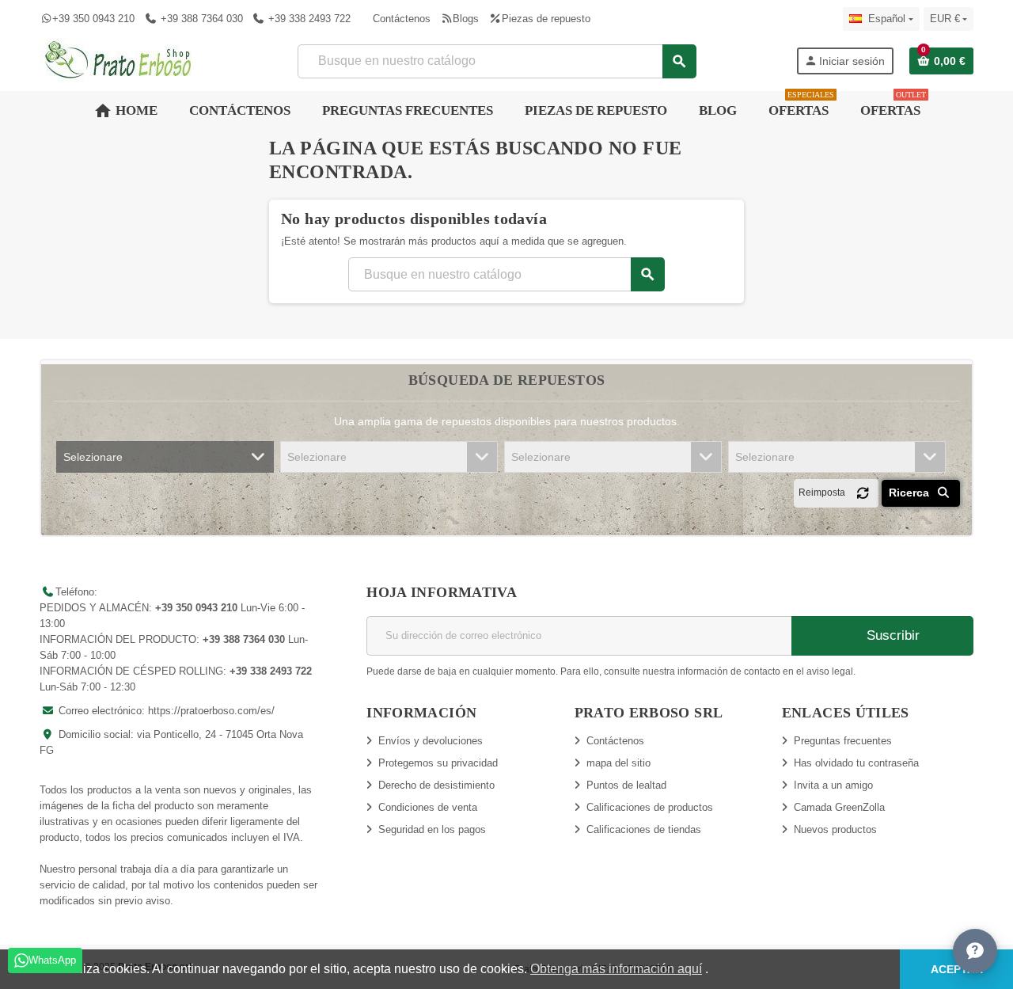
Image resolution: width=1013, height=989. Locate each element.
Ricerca (910, 492)
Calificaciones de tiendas (643, 829)
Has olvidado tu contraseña (856, 763)
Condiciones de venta (427, 807)
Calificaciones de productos (649, 807)
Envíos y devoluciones (430, 741)
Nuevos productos (835, 829)
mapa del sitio (618, 763)
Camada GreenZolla (839, 807)
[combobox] (497, 61)
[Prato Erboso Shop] (119, 60)
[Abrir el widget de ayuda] (975, 951)
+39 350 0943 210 (93, 19)
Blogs (466, 19)
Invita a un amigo (833, 785)
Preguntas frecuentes (843, 741)
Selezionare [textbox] (93, 457)
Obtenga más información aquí (616, 969)
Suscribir (891, 635)
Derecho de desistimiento (436, 785)
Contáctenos (402, 19)
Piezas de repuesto (546, 19)
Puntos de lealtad (626, 785)
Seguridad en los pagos (432, 829)
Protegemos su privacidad (438, 763)
